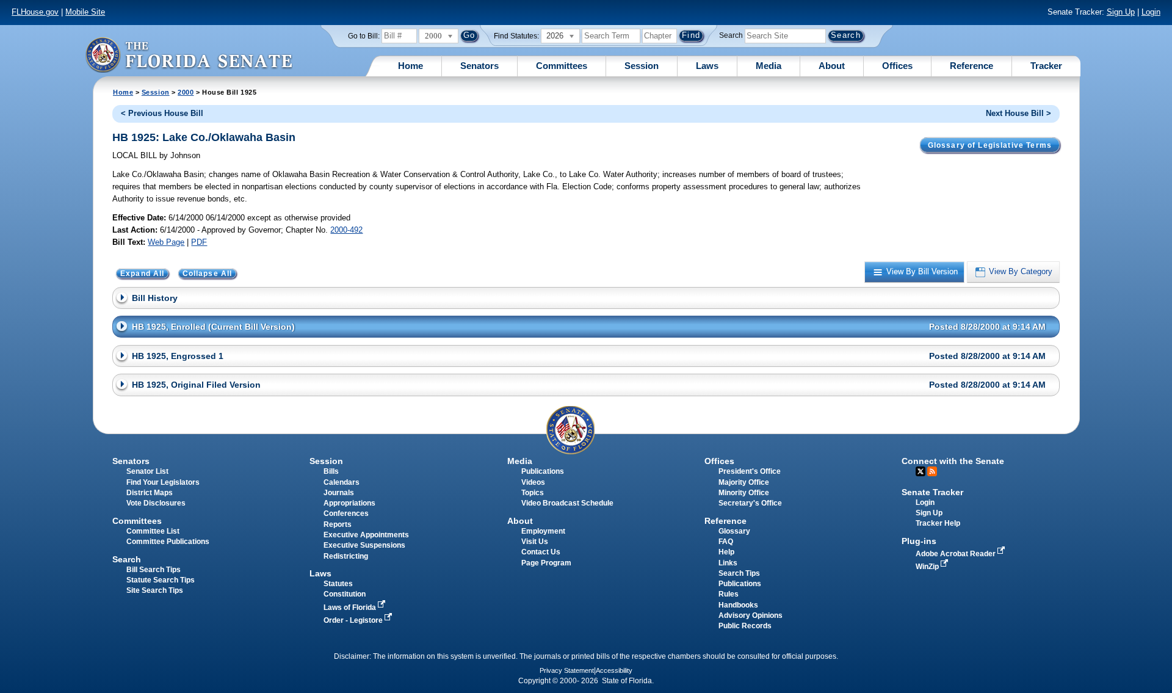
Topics (532, 492)
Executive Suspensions (364, 545)
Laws (707, 65)
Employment (543, 531)
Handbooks (738, 605)
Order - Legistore (354, 620)
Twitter (920, 471)
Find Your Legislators (163, 482)
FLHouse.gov (35, 11)
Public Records (745, 626)
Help (726, 552)
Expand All (142, 273)
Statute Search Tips (160, 580)
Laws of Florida (351, 607)
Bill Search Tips (153, 569)
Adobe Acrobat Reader (956, 553)
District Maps (149, 492)
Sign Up (1121, 11)
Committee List (152, 531)
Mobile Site (85, 11)
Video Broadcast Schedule (567, 503)
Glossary (734, 531)
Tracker (1046, 65)
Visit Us (534, 541)
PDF (199, 242)
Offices (897, 65)
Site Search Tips (154, 590)
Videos (533, 482)
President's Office (749, 471)
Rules (728, 594)
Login (1150, 11)
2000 (186, 92)
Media (768, 65)
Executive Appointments (366, 535)
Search (731, 35)
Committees (561, 65)
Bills (331, 471)
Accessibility (614, 670)
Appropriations (349, 503)
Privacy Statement (567, 670)
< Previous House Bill (162, 113)
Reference (971, 65)
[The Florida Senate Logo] (188, 55)
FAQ (725, 541)
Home (410, 65)
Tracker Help (938, 523)
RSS (932, 471)
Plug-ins (919, 541)
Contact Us (540, 552)
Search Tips (739, 573)
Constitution (345, 594)
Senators (479, 65)
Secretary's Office (750, 503)
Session (641, 65)
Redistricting (346, 556)
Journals (339, 492)
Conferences (346, 513)
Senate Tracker (932, 492)
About (832, 65)
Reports (338, 524)
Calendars (342, 482)
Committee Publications (167, 541)
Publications (542, 471)
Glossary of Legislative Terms (990, 145)
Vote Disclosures (156, 503)
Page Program (546, 563)
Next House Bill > (1018, 113)
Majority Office (743, 482)
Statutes (338, 583)
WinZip (928, 566)
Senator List (147, 471)
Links (727, 563)
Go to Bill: (364, 36)
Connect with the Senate (953, 461)
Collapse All (208, 273)
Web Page (166, 242)
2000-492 (346, 229)
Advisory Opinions (750, 615)
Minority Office (743, 492)
